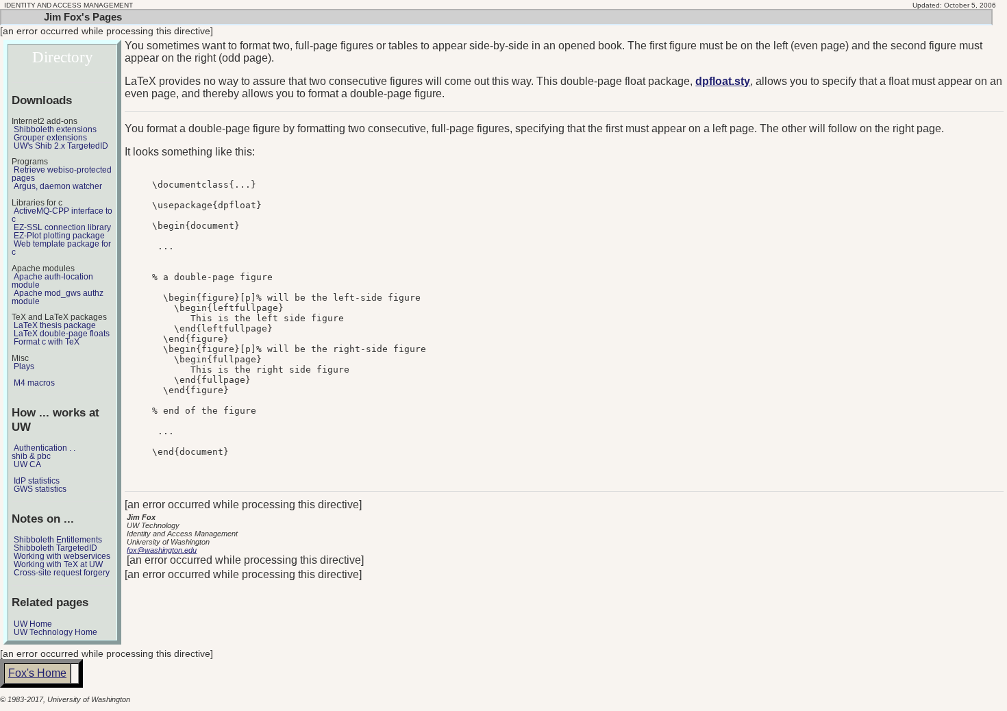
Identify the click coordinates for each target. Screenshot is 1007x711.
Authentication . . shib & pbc (43, 452)
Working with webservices (62, 556)
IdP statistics (37, 481)
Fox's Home (37, 673)
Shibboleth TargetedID (55, 548)
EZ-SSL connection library (62, 227)
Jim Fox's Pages (83, 17)
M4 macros (34, 383)
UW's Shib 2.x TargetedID (61, 146)
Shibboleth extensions (55, 129)
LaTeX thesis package (55, 325)
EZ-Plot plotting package (59, 236)
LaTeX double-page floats (62, 333)
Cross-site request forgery (62, 573)
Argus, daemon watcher (58, 186)
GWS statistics (40, 489)
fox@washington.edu (162, 550)
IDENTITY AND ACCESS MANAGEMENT (68, 5)
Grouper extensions (50, 138)
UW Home (33, 624)
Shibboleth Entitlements (58, 540)
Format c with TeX (46, 342)
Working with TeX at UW (58, 564)
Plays (24, 366)
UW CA (27, 464)
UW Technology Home (55, 632)
